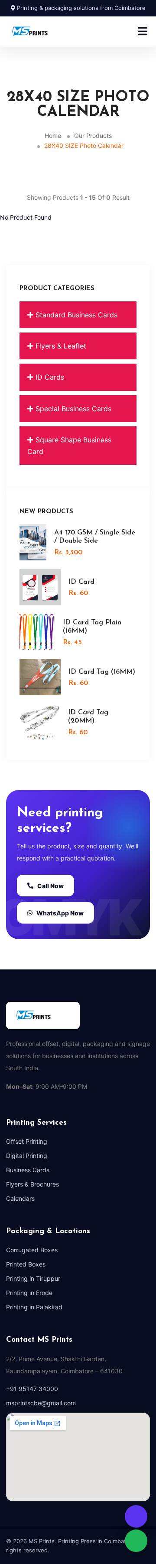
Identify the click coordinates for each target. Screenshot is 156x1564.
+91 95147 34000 (32, 1388)
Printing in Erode (29, 1292)
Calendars (20, 1198)
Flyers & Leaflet (59, 346)
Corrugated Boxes (32, 1250)
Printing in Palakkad (34, 1307)
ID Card (81, 582)
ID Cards (48, 377)
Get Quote (136, 1515)
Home (53, 135)
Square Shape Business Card (69, 445)
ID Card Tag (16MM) (101, 671)
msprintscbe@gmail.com (41, 1403)
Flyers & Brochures (32, 1184)
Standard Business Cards (75, 314)
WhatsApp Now (60, 913)
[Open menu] (143, 31)
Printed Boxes (26, 1264)
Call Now (50, 885)
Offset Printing (26, 1141)
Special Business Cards (72, 408)
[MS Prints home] (39, 31)
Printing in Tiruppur (33, 1278)
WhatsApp (136, 1541)
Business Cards (27, 1170)
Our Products (93, 135)
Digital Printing (26, 1155)
